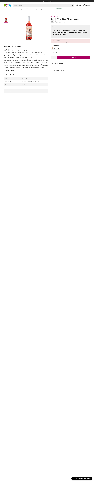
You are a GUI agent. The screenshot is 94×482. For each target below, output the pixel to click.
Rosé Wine (16, 11)
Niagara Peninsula (10, 11)
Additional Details (9, 75)
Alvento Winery (54, 16)
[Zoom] (39, 18)
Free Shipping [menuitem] (18, 9)
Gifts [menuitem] (10, 9)
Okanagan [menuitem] (35, 9)
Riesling (20, 11)
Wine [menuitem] (5, 9)
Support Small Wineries (58, 63)
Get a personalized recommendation (82, 478)
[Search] (72, 5)
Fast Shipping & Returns (59, 70)
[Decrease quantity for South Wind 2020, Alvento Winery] (52, 57)
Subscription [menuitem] (48, 9)
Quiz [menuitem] (54, 9)
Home (5, 11)
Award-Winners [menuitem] (27, 9)
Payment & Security (58, 66)
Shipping (57, 22)
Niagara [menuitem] (41, 9)
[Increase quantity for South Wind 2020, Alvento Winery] (56, 57)
